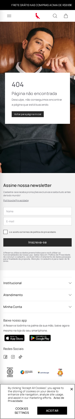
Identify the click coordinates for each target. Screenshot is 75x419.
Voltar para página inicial (27, 114)
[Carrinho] (66, 16)
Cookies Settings (22, 410)
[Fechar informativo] (71, 5)
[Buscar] (55, 16)
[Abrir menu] (9, 16)
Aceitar (52, 411)
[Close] (71, 389)
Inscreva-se (37, 242)
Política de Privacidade (16, 200)
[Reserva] (37, 16)
